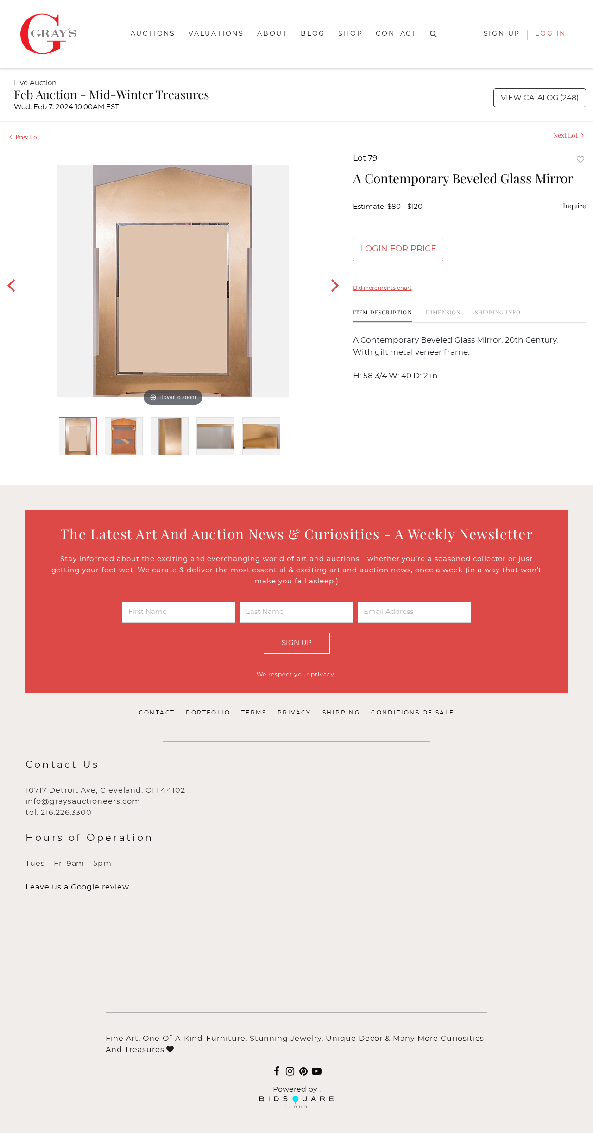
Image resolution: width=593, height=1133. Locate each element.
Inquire (574, 205)
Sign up (502, 34)
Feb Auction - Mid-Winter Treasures (111, 94)
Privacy (294, 712)
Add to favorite (580, 159)
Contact (396, 34)
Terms (253, 712)
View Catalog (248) (540, 97)
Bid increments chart (382, 288)
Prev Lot (26, 136)
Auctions (153, 34)
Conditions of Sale (412, 712)
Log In (550, 34)
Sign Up (297, 642)
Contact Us (62, 765)
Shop (350, 34)
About (272, 34)
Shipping (341, 712)
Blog (313, 34)
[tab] (382, 315)
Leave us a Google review (77, 887)
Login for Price (398, 249)
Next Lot (566, 135)
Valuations (216, 34)
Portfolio (208, 712)
